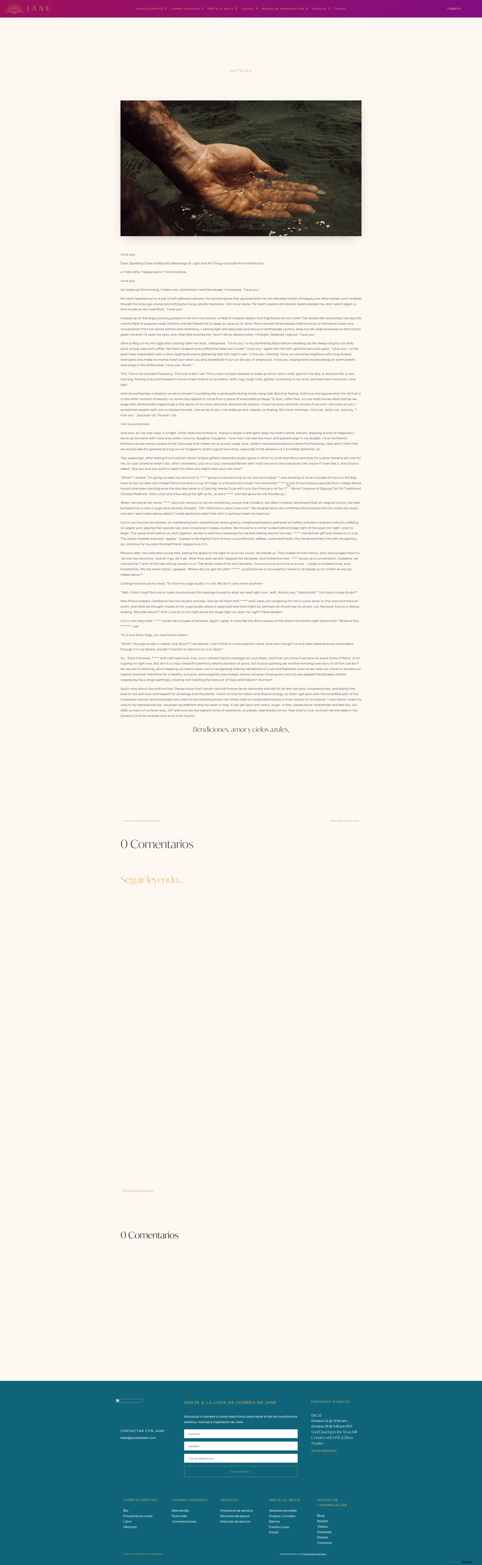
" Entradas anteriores (136, 1191)
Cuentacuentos (149, 8)
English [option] (467, 1562)
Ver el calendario (324, 1450)
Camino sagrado (185, 8)
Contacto (324, 1542)
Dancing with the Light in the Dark (164, 1154)
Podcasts (324, 1532)
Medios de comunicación (283, 8)
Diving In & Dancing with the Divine (165, 1055)
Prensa (322, 1537)
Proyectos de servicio (236, 1510)
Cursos (247, 8)
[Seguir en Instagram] (131, 1450)
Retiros (274, 1521)
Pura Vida (179, 1516)
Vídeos (322, 1526)
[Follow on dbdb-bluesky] (146, 1450)
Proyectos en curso (138, 1516)
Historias (130, 1527)
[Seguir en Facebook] (123, 1450)
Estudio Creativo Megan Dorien (314, 1554)
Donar (273, 1532)
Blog (320, 1515)
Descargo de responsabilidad (152, 1554)
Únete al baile (220, 8)
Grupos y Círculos (282, 1516)
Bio (125, 1510)
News (161, 1063)
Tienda (340, 8)
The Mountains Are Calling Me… (161, 1104)
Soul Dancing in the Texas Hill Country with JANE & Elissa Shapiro (334, 1437)
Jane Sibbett (136, 1063)
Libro (127, 1521)
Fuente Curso (279, 1527)
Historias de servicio (235, 1521)
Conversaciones (184, 1521)
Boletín (322, 1521)
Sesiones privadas (283, 1510)
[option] (467, 1561)
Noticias (241, 70)
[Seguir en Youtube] (139, 1450)
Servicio (319, 8)
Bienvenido (180, 1510)
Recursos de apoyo (235, 1516)
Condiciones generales (131, 1554)
